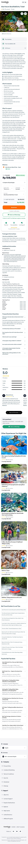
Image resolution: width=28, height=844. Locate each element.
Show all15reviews (14, 412)
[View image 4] (4, 30)
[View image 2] (2, 30)
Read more (4, 405)
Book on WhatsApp (14, 214)
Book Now (14, 207)
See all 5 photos (22, 29)
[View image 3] (3, 30)
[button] (14, 21)
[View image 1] (1, 30)
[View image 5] (5, 30)
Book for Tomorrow (6, 33)
